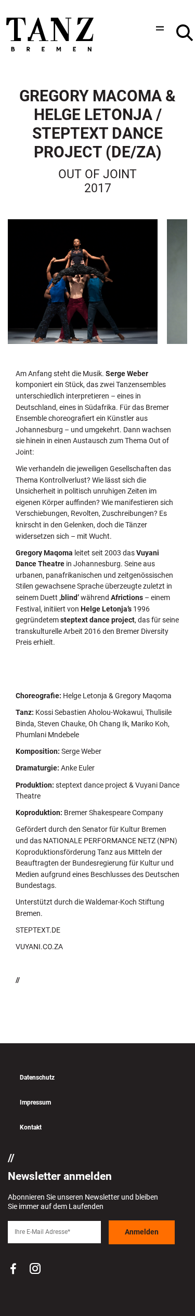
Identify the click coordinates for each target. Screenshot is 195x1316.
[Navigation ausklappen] (158, 28)
